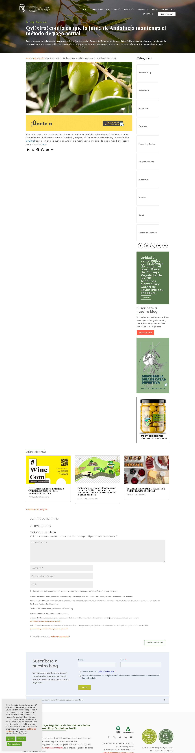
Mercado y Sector (147, 144)
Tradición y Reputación (123, 10)
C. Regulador (96, 10)
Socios (164, 10)
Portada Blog (145, 73)
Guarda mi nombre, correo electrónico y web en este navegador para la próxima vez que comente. (75, 591)
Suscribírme (145, 332)
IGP (107, 10)
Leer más (146, 288)
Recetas (142, 197)
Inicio (84, 10)
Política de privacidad (60, 636)
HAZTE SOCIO (167, 14)
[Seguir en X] (152, 245)
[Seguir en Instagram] (146, 245)
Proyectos (143, 179)
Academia (143, 108)
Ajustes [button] (11, 738)
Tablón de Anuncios (148, 233)
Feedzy (30, 22)
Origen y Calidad (146, 162)
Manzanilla (142, 10)
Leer (44, 144)
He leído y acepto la (51, 636)
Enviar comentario (154, 642)
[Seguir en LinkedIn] (165, 245)
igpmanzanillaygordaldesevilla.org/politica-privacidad (49, 629)
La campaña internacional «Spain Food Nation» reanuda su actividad (146, 489)
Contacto (148, 14)
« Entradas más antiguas (36, 509)
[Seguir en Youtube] (158, 245)
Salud (141, 215)
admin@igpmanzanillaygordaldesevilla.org (45, 621)
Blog (173, 10)
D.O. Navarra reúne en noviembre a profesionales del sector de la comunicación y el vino (46, 490)
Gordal (154, 10)
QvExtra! (30, 141)
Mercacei (41, 22)
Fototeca (143, 126)
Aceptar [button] (21, 738)
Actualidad (144, 90)
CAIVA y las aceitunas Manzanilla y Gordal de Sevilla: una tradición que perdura (151, 275)
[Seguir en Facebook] (140, 245)
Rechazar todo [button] (14, 744)
